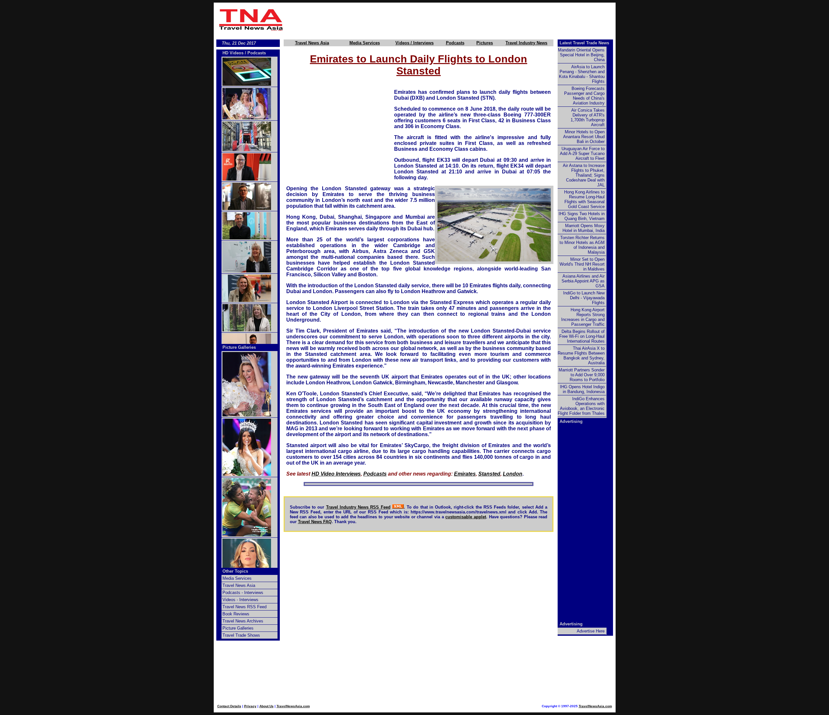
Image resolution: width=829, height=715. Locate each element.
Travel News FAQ (315, 521)
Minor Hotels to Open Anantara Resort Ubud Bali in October (584, 136)
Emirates (465, 474)
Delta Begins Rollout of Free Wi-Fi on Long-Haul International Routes (582, 336)
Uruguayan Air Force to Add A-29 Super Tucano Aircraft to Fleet (582, 153)
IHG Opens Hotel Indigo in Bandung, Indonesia (582, 389)
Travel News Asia (312, 42)
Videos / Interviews (414, 42)
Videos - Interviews (240, 599)
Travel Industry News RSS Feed (358, 507)
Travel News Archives (242, 621)
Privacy (250, 706)
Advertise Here (591, 631)
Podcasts (455, 42)
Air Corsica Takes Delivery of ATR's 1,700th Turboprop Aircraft (588, 117)
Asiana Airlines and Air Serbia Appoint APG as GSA (583, 281)
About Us (266, 706)
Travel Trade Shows (241, 635)
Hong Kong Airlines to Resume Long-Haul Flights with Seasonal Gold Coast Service (584, 199)
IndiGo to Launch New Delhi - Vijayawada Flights (584, 298)
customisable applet (465, 516)
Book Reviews (235, 613)
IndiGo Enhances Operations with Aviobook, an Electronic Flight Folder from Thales (581, 406)
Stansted (489, 474)
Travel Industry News (526, 42)
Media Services (364, 42)
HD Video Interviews (336, 474)
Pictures (484, 42)
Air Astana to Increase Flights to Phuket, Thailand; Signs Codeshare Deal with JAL (584, 175)
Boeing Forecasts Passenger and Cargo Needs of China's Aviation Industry (584, 95)
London (512, 474)
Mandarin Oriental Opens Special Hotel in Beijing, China (581, 55)
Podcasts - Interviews (242, 592)
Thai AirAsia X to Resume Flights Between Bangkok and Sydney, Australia (581, 355)
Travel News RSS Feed (244, 606)
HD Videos (233, 52)
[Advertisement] (451, 19)
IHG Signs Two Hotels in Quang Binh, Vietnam (582, 216)
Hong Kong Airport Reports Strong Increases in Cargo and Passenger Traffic (583, 317)
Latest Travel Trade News (584, 42)
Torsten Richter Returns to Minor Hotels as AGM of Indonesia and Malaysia (582, 245)
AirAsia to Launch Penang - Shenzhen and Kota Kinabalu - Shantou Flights (582, 74)
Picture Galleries (239, 347)
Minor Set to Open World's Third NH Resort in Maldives (582, 264)
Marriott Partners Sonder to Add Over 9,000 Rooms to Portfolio (582, 375)
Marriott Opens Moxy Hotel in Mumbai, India (583, 228)
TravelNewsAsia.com (293, 706)
